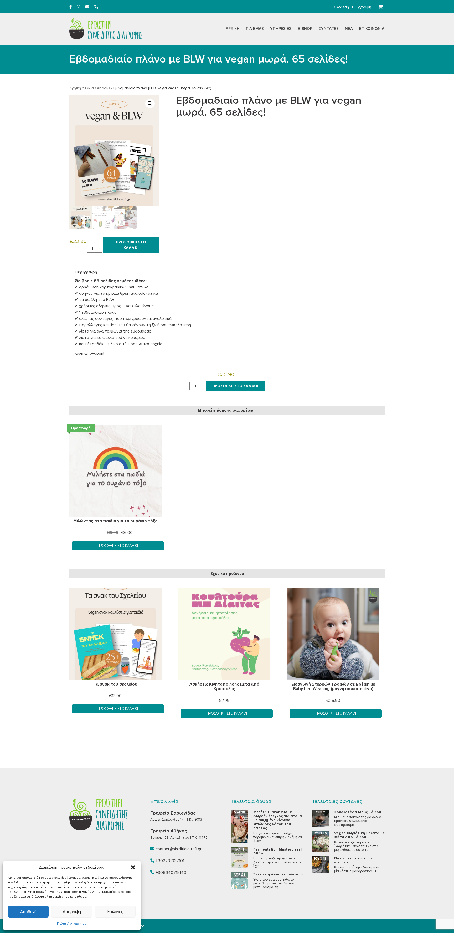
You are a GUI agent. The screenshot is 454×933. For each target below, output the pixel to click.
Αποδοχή (28, 911)
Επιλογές (115, 911)
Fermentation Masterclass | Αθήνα (277, 851)
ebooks (103, 88)
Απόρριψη (72, 911)
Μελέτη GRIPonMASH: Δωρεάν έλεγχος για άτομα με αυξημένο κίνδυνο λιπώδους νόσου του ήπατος (277, 820)
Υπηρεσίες (280, 28)
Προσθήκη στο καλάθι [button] (117, 545)
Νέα (349, 28)
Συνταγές (329, 28)
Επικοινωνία (371, 28)
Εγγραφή (363, 7)
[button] (133, 867)
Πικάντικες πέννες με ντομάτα (353, 860)
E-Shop (305, 28)
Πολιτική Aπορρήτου (71, 924)
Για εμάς (255, 28)
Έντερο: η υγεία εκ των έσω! (278, 874)
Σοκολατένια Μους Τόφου (357, 812)
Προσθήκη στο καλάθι (131, 245)
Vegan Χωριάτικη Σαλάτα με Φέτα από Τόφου (359, 835)
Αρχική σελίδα (81, 88)
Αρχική (233, 28)
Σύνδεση (341, 7)
